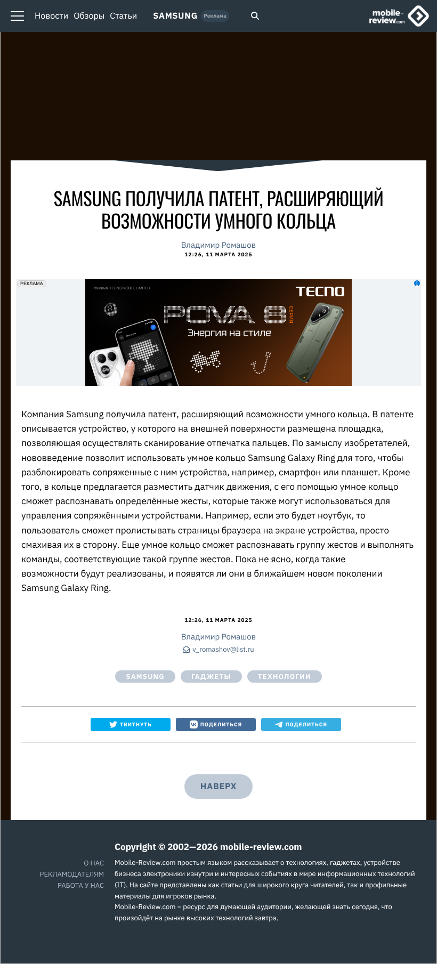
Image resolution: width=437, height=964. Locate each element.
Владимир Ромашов (218, 245)
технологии (284, 676)
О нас (94, 863)
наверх (218, 786)
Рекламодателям (72, 874)
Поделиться (221, 724)
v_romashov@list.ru (223, 650)
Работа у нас (81, 885)
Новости (51, 16)
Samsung (175, 16)
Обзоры (89, 16)
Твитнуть (136, 724)
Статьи (123, 16)
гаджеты (211, 676)
